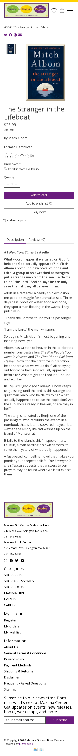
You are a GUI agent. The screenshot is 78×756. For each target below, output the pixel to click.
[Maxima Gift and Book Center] (26, 10)
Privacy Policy (14, 659)
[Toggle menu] (70, 10)
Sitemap (10, 689)
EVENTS (10, 599)
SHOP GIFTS (13, 575)
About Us (11, 647)
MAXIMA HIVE (14, 593)
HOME (8, 27)
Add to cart (39, 195)
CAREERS (10, 605)
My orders (11, 626)
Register (10, 620)
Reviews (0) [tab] (37, 239)
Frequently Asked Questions (25, 683)
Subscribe (60, 720)
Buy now (39, 212)
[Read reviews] (17, 155)
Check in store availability (23, 169)
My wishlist (12, 632)
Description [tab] (15, 239)
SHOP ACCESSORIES (19, 581)
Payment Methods (17, 665)
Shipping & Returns (18, 671)
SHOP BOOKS (14, 587)
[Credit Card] (35, 750)
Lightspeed (26, 744)
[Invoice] (41, 750)
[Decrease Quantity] (7, 184)
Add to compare (16, 220)
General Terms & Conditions (25, 653)
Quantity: (9, 177)
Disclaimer (12, 677)
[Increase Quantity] (16, 184)
